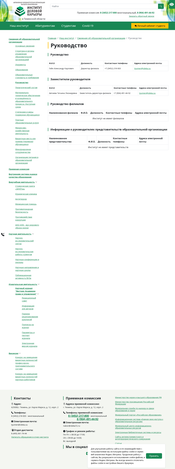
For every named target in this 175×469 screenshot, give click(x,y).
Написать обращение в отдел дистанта (30, 437)
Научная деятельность (20, 234)
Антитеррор (21, 199)
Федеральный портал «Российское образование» (138, 415)
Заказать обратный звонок (141, 16)
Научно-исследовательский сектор (24, 241)
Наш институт (19, 26)
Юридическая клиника (26, 194)
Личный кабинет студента (151, 25)
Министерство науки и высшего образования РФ (138, 397)
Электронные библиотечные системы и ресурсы (138, 432)
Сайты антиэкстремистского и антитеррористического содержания (132, 437)
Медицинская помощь (26, 204)
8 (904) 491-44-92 (145, 12)
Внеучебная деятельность (22, 182)
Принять (154, 455)
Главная (52, 38)
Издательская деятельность (23, 284)
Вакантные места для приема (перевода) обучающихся (25, 141)
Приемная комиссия (19, 169)
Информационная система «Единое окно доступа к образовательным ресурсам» (139, 420)
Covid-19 (87, 26)
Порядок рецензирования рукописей (30, 316)
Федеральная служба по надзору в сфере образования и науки (134, 409)
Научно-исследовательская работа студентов (24, 251)
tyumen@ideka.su (142, 68)
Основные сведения (24, 46)
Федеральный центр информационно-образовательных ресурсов (133, 427)
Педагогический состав (26, 87)
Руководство (21, 82)
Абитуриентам (45, 26)
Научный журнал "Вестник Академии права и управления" (26, 291)
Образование (21, 69)
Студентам (68, 26)
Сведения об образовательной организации (101, 38)
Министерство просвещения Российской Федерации (134, 402)
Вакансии (13, 353)
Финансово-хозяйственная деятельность (22, 130)
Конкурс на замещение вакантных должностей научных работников (26, 377)
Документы (20, 64)
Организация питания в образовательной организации (26, 160)
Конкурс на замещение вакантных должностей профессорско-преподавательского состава (26, 363)
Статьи (118, 443)
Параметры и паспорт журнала (28, 335)
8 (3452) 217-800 (108, 12)
